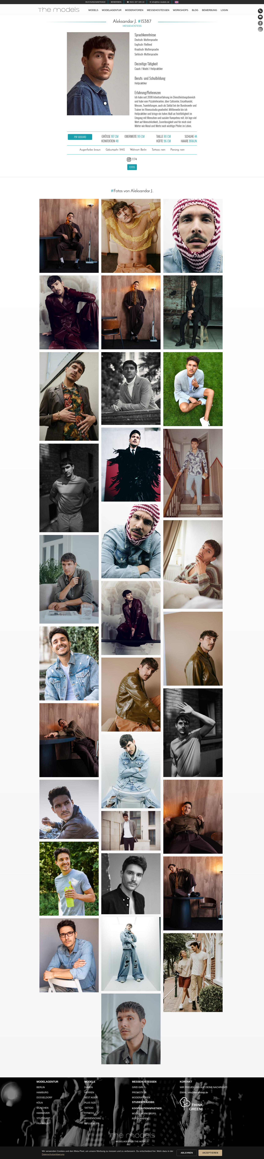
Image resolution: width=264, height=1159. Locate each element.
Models (93, 10)
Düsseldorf (44, 1097)
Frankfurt (43, 1123)
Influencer (91, 1123)
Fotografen (140, 1118)
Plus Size (90, 1102)
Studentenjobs (143, 1102)
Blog (195, 10)
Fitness (89, 1113)
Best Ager (90, 1097)
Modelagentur (111, 10)
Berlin (41, 1087)
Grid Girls (138, 1087)
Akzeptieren (210, 1153)
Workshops (180, 10)
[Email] (260, 17)
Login (224, 10)
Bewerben (116, 2)
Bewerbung (209, 10)
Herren (89, 1092)
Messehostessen (158, 10)
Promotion (139, 1092)
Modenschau (92, 1118)
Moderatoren (134, 10)
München (42, 1108)
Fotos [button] (132, 167)
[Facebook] (260, 24)
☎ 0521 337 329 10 (135, 2)
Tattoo (88, 1108)
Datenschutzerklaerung (53, 1154)
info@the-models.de (198, 1092)
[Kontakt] (260, 11)
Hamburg (42, 1092)
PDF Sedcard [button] (80, 137)
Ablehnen (187, 1153)
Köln (40, 1102)
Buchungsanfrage (96, 2)
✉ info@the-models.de (159, 2)
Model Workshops (144, 1113)
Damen (88, 1087)
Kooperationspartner (147, 1108)
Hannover (43, 1113)
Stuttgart (43, 1118)
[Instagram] (260, 30)
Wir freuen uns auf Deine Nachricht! (203, 1087)
